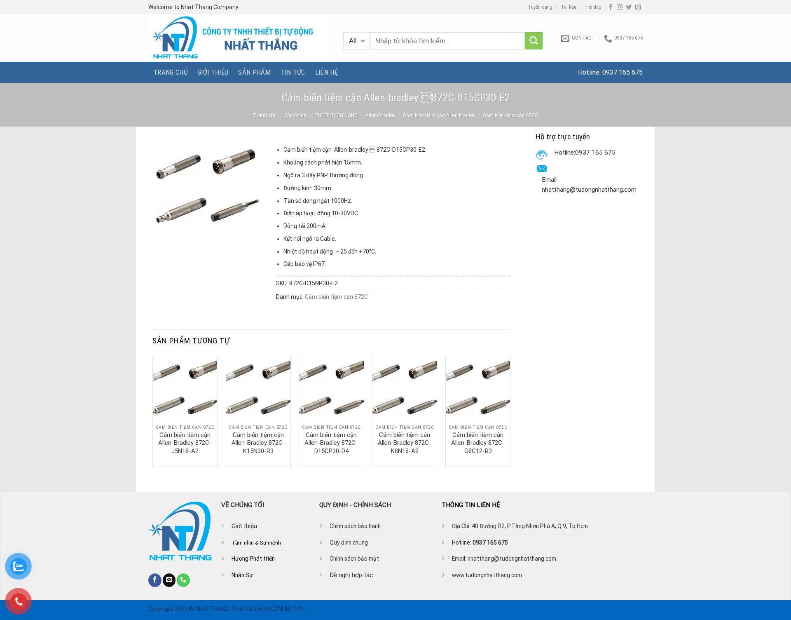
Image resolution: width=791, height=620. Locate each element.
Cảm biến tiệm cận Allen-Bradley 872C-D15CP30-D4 (331, 443)
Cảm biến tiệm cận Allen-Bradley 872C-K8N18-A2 (404, 443)
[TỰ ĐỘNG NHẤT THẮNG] (239, 38)
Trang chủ (170, 72)
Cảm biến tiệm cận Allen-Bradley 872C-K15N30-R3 (258, 443)
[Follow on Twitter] (629, 7)
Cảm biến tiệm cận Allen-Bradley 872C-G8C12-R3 (478, 443)
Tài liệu (568, 7)
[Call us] (183, 580)
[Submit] (534, 41)
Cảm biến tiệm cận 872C (510, 115)
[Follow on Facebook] (610, 7)
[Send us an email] (638, 7)
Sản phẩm (254, 72)
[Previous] (153, 410)
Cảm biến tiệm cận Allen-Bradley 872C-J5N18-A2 (185, 443)
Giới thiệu (212, 72)
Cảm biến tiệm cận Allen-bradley (439, 115)
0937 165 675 (622, 72)
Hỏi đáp (593, 7)
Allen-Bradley (380, 115)
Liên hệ (326, 72)
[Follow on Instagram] (620, 7)
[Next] (510, 410)
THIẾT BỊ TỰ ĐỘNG (336, 115)
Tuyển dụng (540, 7)
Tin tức (293, 72)
